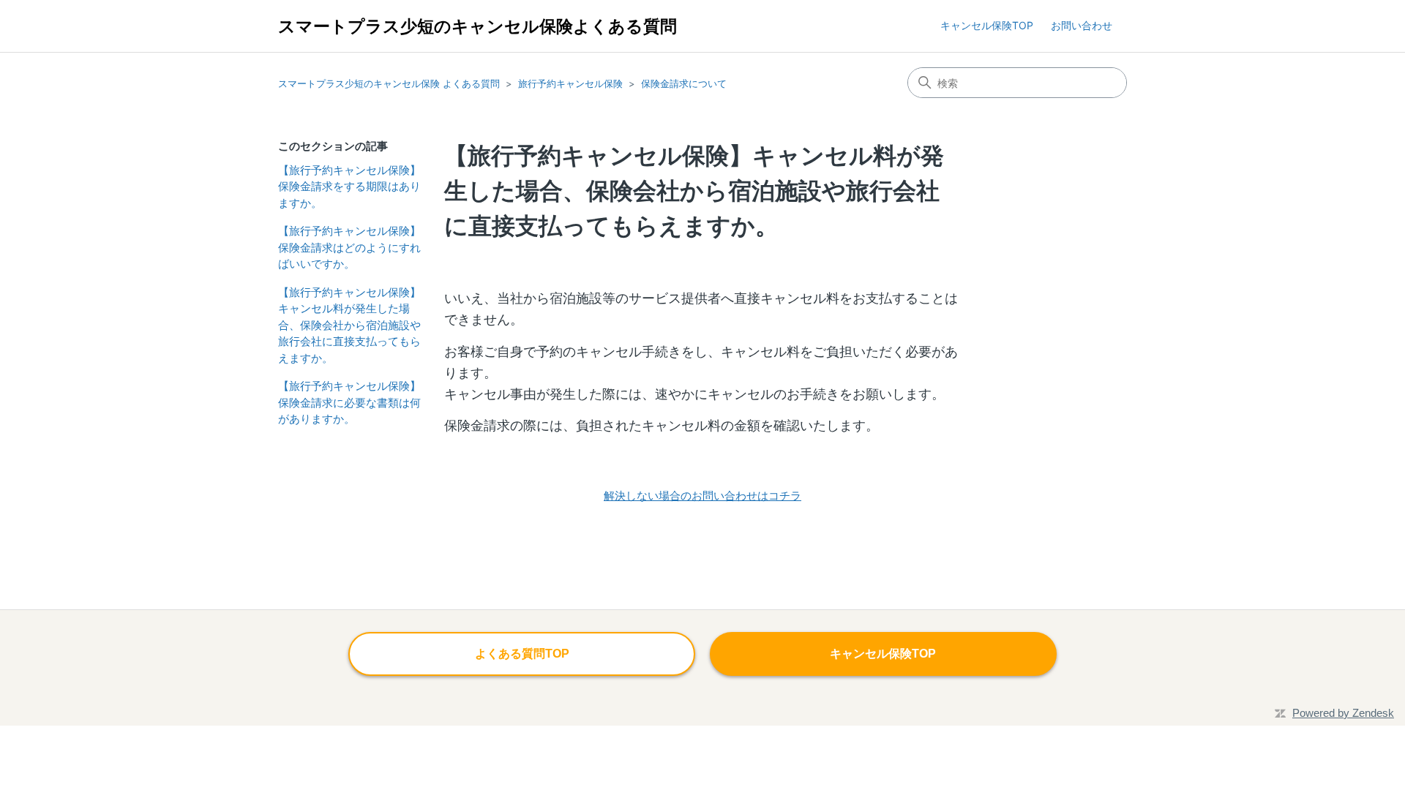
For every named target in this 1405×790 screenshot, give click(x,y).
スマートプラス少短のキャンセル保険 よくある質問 (389, 83)
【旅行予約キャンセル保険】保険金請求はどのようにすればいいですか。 (349, 247)
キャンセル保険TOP (986, 25)
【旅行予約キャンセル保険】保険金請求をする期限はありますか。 (349, 186)
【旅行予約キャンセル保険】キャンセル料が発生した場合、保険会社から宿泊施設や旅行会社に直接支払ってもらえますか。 (349, 325)
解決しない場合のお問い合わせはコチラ (702, 496)
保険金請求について (684, 83)
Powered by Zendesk (1343, 713)
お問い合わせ (1081, 25)
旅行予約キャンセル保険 (570, 83)
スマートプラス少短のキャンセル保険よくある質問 (477, 26)
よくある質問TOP (522, 653)
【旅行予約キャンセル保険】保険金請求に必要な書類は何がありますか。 (349, 402)
